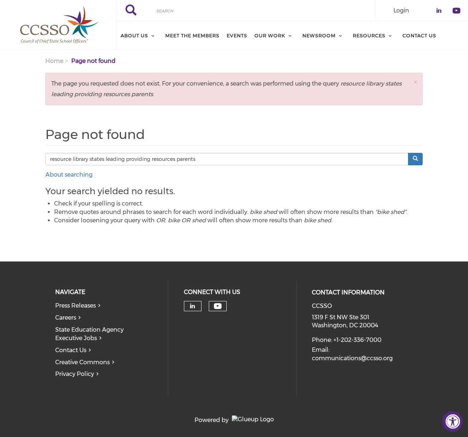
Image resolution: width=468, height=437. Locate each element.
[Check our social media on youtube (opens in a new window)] (217, 306)
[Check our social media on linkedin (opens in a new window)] (192, 306)
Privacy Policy (74, 373)
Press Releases (75, 305)
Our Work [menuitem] (269, 35)
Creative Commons (82, 362)
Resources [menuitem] (369, 35)
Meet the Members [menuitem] (192, 35)
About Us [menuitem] (134, 35)
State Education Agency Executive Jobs (89, 334)
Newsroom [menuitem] (319, 35)
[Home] (58, 25)
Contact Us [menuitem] (419, 35)
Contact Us (70, 350)
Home (54, 60)
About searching (69, 174)
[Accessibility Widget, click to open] (452, 421)
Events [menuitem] (237, 35)
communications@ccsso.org (352, 358)
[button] (415, 82)
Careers (65, 317)
